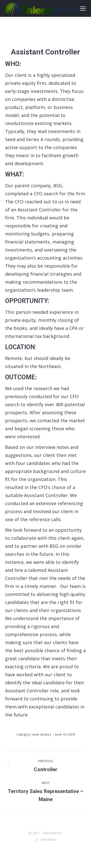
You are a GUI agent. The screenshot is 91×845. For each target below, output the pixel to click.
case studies (41, 734)
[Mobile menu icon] (83, 9)
